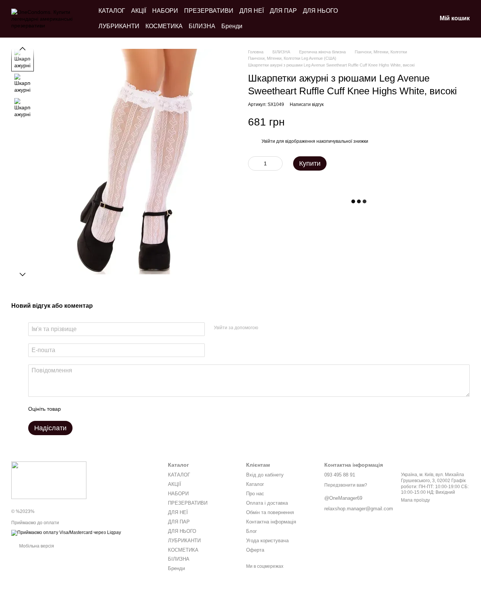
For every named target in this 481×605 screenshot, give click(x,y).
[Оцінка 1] (73, 408)
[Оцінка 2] (85, 408)
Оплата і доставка (267, 503)
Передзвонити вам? (345, 485)
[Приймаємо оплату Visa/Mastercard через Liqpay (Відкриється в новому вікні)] (66, 532)
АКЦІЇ (138, 11)
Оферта (255, 550)
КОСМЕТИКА (164, 26)
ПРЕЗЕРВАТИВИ (208, 11)
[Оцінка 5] (121, 408)
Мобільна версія (36, 546)
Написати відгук (307, 104)
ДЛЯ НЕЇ (251, 11)
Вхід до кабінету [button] (265, 475)
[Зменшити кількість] (253, 163)
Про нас (255, 493)
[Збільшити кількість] (277, 163)
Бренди (231, 26)
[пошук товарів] (392, 19)
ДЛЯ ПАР (283, 11)
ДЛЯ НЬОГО (320, 11)
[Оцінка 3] (97, 408)
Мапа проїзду (415, 500)
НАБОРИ (165, 11)
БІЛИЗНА (202, 26)
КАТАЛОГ (111, 11)
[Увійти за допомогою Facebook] (266, 328)
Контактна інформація (271, 522)
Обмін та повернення (270, 512)
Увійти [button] (268, 141)
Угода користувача (267, 540)
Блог (251, 531)
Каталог (255, 484)
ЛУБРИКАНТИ (118, 26)
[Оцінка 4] (109, 408)
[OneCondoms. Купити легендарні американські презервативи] (48, 479)
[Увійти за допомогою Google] (278, 328)
